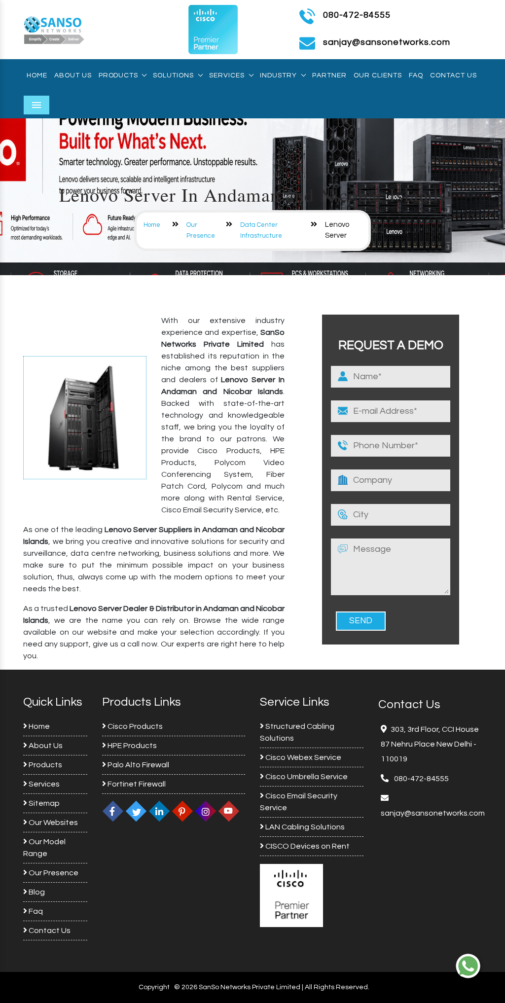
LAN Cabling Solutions (304, 827)
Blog (36, 892)
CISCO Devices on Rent (307, 846)
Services (227, 75)
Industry (278, 75)
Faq (416, 75)
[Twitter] (136, 811)
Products (118, 75)
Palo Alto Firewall (137, 765)
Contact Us (453, 75)
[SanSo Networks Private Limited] (54, 29)
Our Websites (52, 822)
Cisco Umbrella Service (306, 777)
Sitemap (43, 803)
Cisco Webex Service (302, 757)
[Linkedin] (159, 811)
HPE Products (131, 746)
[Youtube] (228, 811)
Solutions (173, 75)
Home (37, 75)
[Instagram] (205, 811)
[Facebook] (113, 811)
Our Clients (378, 75)
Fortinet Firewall (136, 784)
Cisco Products (134, 726)
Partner (329, 75)
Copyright (154, 987)
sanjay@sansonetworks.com (433, 813)
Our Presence (52, 873)
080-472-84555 (357, 15)
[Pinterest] (182, 811)
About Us (73, 75)
